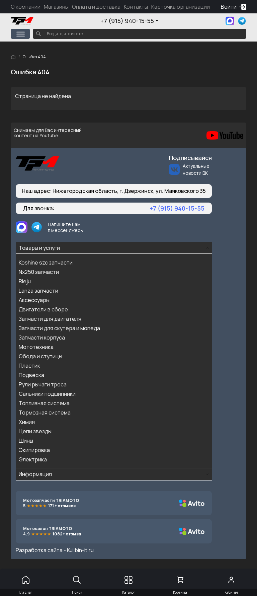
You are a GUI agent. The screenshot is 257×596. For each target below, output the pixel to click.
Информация (35, 474)
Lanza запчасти (38, 290)
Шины (26, 440)
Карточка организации (180, 6)
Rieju (25, 281)
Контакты (136, 6)
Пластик (29, 365)
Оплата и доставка (96, 6)
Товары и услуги (39, 247)
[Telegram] (242, 21)
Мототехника (36, 347)
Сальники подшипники (47, 393)
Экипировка (34, 450)
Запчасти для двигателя (50, 318)
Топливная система (44, 403)
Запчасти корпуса (42, 337)
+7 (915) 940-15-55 (127, 21)
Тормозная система (45, 412)
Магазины (56, 6)
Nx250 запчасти (39, 272)
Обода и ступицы (40, 356)
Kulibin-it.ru (80, 550)
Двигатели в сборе (43, 309)
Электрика (33, 459)
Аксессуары (34, 300)
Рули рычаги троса (43, 384)
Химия (27, 422)
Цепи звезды (35, 431)
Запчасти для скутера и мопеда (59, 328)
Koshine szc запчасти (46, 262)
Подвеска (31, 375)
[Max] (230, 21)
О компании (25, 6)
